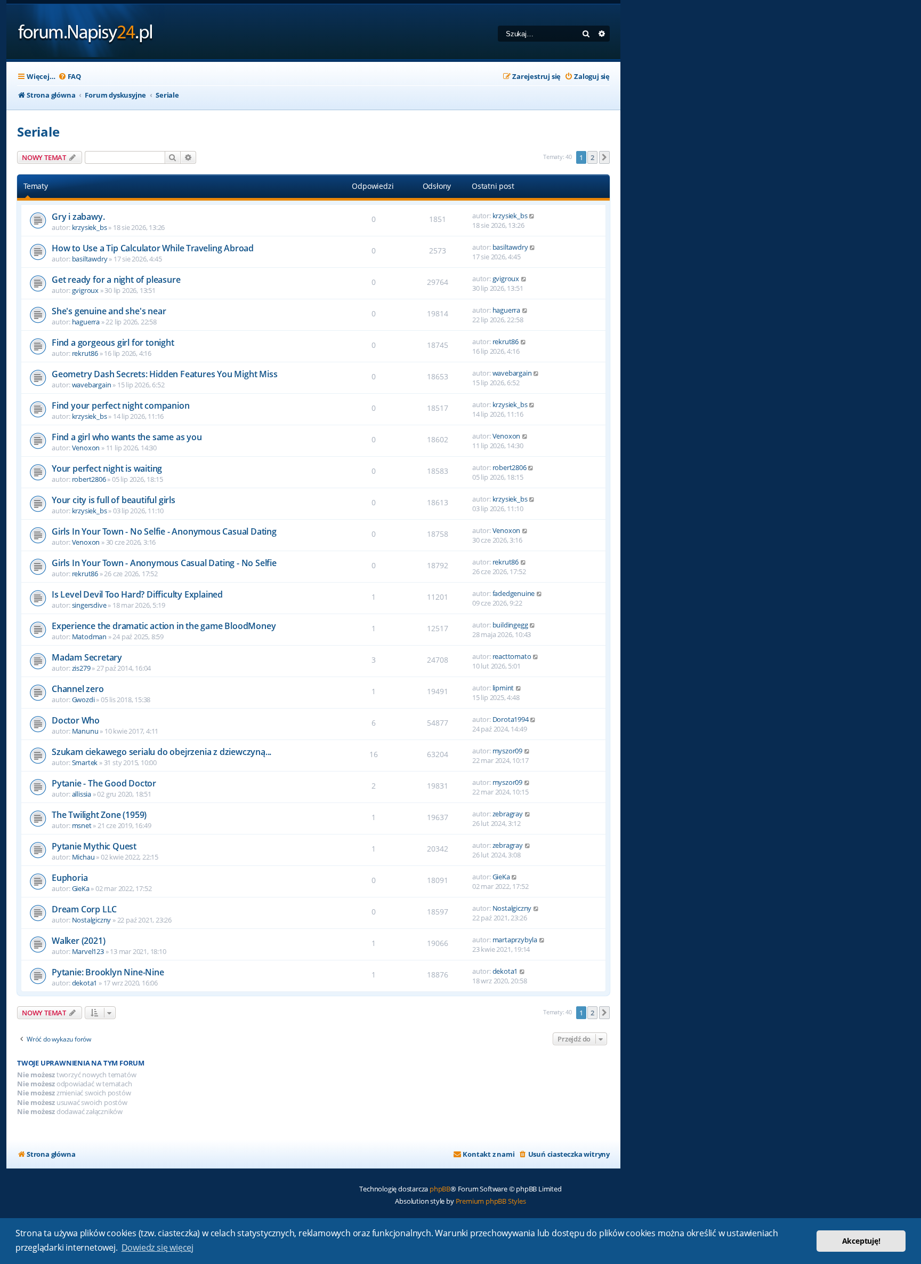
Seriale (38, 131)
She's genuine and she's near (109, 311)
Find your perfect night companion (120, 405)
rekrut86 (85, 353)
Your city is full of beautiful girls (113, 500)
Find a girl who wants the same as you (127, 437)
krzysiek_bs (89, 227)
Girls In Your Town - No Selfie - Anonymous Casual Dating (164, 531)
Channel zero (78, 689)
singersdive (89, 605)
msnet (82, 825)
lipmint (503, 688)
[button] (604, 157)
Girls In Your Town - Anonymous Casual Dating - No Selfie (164, 563)
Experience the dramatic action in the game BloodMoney (164, 626)
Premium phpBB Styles (491, 1201)
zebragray (507, 813)
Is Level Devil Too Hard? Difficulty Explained (137, 594)
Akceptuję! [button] (861, 1241)
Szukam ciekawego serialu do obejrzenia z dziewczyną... (161, 752)
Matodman (89, 636)
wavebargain (91, 384)
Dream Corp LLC (84, 909)
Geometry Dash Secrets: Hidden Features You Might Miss (164, 374)
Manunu (85, 731)
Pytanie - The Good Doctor (104, 783)
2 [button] (592, 157)
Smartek (85, 762)
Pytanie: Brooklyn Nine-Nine (108, 972)
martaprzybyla (514, 939)
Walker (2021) (78, 941)
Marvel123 (88, 951)
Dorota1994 (510, 719)
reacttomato (511, 656)
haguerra (86, 322)
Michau (83, 857)
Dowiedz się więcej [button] (157, 1247)
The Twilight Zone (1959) (99, 815)
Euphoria (69, 878)
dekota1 (85, 983)
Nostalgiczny (91, 920)
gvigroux (85, 290)
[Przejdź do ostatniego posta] (532, 215)
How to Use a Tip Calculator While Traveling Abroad (153, 248)
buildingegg (510, 625)
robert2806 (89, 479)
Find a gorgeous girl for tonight (113, 342)
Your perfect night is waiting (107, 468)
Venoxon (86, 447)
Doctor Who (76, 720)
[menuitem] (69, 76)
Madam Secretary (87, 657)
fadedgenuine (513, 593)
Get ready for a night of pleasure (116, 279)
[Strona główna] (85, 31)
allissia (81, 794)
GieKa (81, 888)
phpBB (440, 1189)
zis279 (81, 668)
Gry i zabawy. (78, 216)
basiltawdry (90, 259)
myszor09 (507, 751)
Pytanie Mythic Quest (94, 846)
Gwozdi (83, 699)
